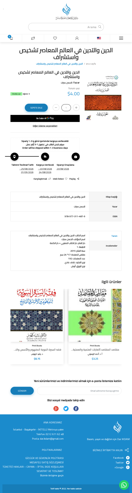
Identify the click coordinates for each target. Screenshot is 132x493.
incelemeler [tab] (111, 246)
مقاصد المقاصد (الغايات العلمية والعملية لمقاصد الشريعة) (95, 349)
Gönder (22, 391)
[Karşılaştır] (33, 38)
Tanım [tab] (114, 236)
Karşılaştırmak (40, 179)
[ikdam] (66, 11)
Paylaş (72, 179)
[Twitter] (66, 408)
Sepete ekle (36, 108)
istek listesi (58, 179)
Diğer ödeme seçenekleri (45, 126)
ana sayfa (91, 63)
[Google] (56, 408)
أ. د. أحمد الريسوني (95, 354)
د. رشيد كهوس (37, 354)
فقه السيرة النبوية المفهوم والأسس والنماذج (37, 349)
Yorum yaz (74, 88)
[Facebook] (76, 408)
